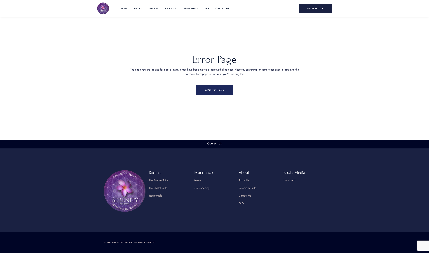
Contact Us (222, 8)
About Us (170, 8)
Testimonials (190, 8)
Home (124, 8)
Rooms (138, 8)
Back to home (214, 89)
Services (153, 8)
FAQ (206, 8)
